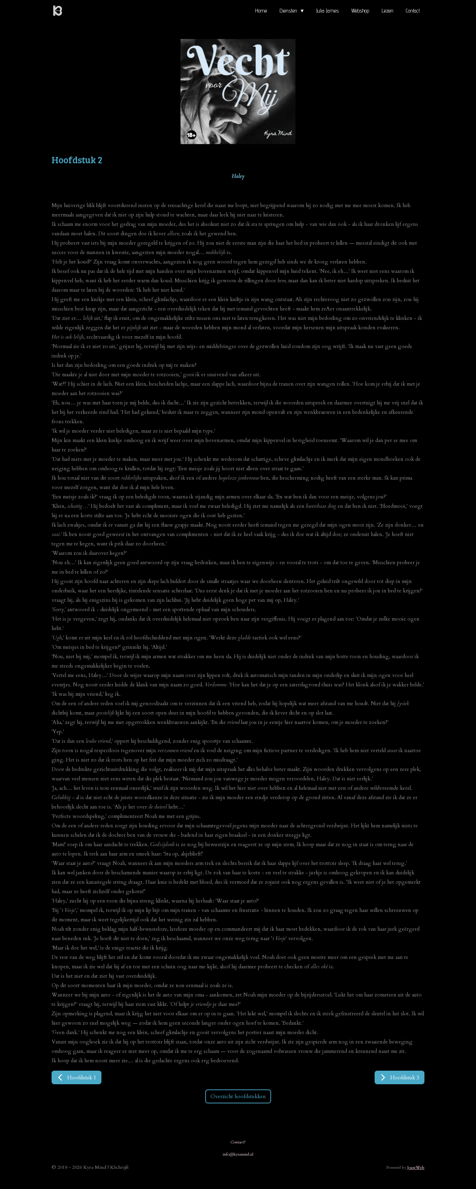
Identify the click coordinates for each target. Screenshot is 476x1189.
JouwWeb (415, 1167)
